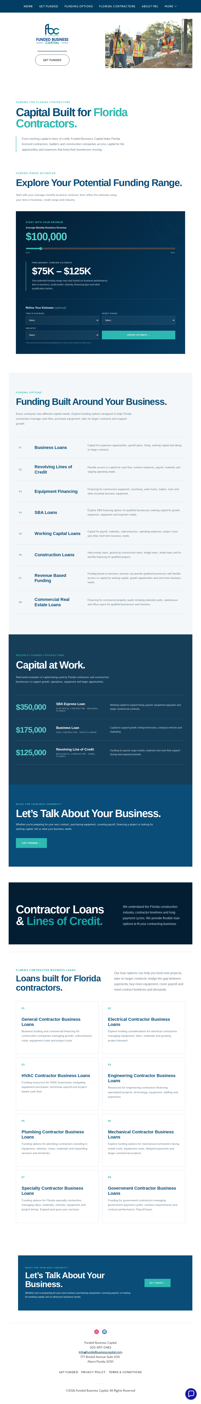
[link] (52, 34)
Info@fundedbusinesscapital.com (100, 1352)
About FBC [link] (150, 6)
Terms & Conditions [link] (125, 1372)
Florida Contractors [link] (117, 6)
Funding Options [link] (79, 6)
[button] (171, 6)
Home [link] (28, 6)
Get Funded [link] (48, 6)
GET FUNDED (52, 60)
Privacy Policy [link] (93, 1372)
